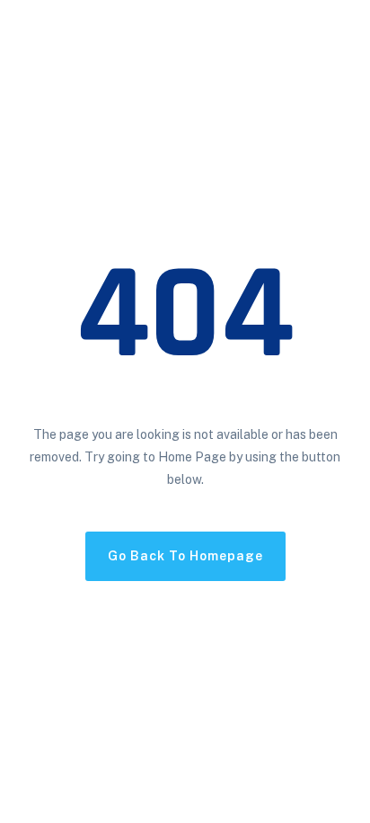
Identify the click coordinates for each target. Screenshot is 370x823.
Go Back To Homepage (185, 556)
